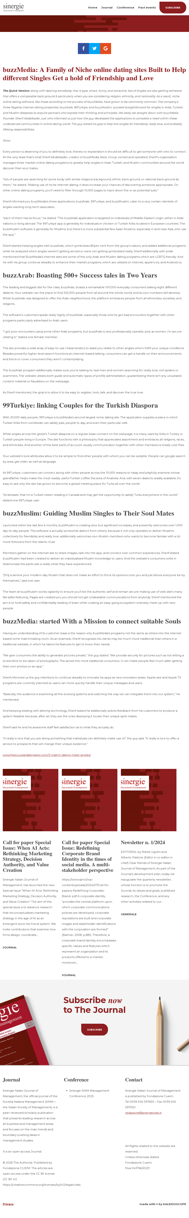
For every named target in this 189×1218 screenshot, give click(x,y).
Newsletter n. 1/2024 (143, 842)
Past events (147, 7)
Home (92, 7)
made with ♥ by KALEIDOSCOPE (163, 1204)
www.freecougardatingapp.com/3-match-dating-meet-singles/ (47, 755)
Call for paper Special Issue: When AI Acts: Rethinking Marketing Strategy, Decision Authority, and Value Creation (27, 856)
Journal (106, 7)
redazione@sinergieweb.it (143, 1112)
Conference (125, 7)
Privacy (8, 1204)
